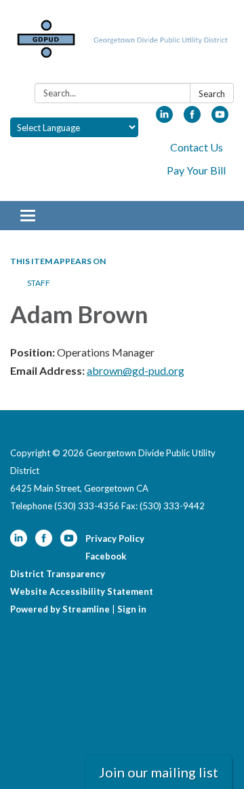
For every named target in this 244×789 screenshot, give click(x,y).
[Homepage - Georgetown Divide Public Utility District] (122, 44)
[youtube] (219, 118)
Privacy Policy (114, 538)
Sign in (131, 609)
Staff (38, 283)
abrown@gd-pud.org (135, 370)
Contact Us (196, 147)
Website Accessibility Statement (81, 591)
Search (212, 93)
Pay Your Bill (196, 170)
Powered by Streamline (60, 609)
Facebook (105, 556)
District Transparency (57, 573)
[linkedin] (164, 118)
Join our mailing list (158, 772)
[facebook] (192, 118)
